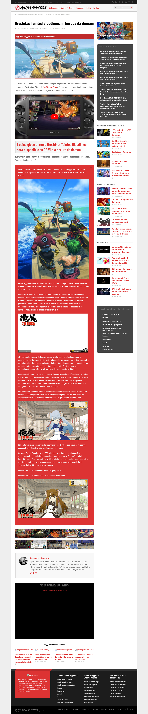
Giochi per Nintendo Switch (66, 685)
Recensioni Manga (89, 693)
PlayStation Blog (49, 87)
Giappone (80, 7)
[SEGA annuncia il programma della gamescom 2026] (103, 274)
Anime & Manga (67, 7)
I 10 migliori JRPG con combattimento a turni (120, 220)
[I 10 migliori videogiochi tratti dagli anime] (103, 205)
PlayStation (40, 14)
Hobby (88, 7)
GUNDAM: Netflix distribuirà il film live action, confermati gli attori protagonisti (113, 65)
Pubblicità (95, 709)
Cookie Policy (85, 709)
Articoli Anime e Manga (91, 696)
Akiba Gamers (19, 14)
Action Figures (88, 688)
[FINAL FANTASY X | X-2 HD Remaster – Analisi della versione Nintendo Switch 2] (103, 176)
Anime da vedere (59, 2)
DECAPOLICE (106, 346)
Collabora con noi (63, 709)
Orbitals (104, 343)
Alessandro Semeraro (22, 29)
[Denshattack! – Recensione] (103, 157)
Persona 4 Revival (108, 350)
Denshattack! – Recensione (121, 152)
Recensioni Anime (89, 690)
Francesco (103, 57)
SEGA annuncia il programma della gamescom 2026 (122, 270)
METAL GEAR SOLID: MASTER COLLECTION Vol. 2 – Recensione (121, 132)
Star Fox (105, 318)
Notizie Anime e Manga (91, 682)
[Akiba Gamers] (31, 10)
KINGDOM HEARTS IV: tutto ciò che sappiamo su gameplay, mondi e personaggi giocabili (122, 191)
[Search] (131, 8)
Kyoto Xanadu (106, 339)
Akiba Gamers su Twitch (118, 682)
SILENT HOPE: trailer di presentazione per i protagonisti (84, 656)
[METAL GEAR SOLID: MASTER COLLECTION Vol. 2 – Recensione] (103, 135)
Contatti (49, 2)
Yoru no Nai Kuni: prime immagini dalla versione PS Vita (64, 656)
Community (32, 2)
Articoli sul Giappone (90, 699)
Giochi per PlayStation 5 (65, 682)
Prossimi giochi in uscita (65, 703)
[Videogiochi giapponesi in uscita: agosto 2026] (115, 38)
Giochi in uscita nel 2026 (74, 2)
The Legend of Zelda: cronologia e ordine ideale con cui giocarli (121, 211)
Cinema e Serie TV (90, 702)
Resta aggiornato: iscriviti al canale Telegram (37, 36)
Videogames (54, 7)
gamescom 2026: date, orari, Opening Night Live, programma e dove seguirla (122, 249)
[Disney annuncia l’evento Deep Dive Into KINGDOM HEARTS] (103, 283)
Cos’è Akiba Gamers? (21, 2)
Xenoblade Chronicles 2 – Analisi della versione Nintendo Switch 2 (121, 143)
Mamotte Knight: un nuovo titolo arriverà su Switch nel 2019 (44, 656)
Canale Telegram (115, 693)
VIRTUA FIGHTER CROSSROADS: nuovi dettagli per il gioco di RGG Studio (113, 114)
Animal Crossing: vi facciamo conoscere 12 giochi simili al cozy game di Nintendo (122, 231)
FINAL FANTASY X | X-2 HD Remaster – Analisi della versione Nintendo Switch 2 (121, 172)
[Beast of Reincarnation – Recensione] (103, 166)
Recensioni (60, 691)
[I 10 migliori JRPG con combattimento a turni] (103, 225)
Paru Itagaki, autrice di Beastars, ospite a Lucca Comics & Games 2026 (120, 260)
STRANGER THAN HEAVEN (110, 314)
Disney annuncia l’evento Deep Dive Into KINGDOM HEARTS (120, 280)
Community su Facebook (118, 685)
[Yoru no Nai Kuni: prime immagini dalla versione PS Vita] (64, 649)
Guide (59, 697)
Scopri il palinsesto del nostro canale (54, 591)
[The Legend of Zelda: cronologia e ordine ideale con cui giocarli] (103, 214)
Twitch (96, 7)
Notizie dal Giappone (90, 685)
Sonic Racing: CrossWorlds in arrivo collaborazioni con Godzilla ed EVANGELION (112, 106)
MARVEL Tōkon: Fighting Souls (112, 325)
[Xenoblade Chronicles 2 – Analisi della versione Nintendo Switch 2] (103, 146)
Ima (101, 71)
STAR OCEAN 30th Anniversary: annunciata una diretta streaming (122, 291)
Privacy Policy (75, 709)
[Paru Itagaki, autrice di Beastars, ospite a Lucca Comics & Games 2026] (103, 263)
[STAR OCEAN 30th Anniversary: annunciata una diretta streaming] (103, 294)
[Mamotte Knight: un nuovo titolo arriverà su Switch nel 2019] (43, 649)
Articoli (59, 694)
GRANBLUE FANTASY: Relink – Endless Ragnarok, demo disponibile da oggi (114, 92)
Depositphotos (34, 709)
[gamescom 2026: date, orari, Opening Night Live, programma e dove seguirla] (103, 252)
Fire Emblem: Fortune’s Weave (111, 321)
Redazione (42, 2)
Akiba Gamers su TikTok (117, 696)
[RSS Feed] (113, 2)
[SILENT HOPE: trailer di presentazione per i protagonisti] (84, 649)
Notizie (34, 14)
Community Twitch (116, 690)
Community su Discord (117, 688)
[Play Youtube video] (54, 117)
